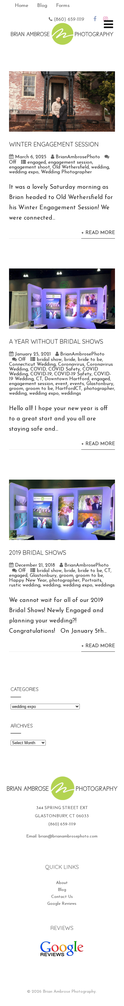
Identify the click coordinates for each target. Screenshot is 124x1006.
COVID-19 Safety (72, 374)
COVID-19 (41, 374)
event (61, 383)
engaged (36, 162)
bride (69, 359)
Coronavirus (71, 364)
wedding (100, 167)
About (62, 883)
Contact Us (62, 897)
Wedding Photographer (66, 172)
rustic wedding (24, 585)
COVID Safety (64, 369)
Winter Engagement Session (54, 144)
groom (16, 388)
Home (21, 5)
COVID (38, 369)
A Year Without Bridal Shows (56, 341)
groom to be (39, 388)
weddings (71, 393)
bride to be (90, 359)
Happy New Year (28, 580)
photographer (99, 388)
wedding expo (24, 172)
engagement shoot (29, 167)
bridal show (49, 359)
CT (39, 379)
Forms (63, 5)
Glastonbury (99, 383)
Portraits (91, 580)
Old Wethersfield (70, 167)
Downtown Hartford (67, 379)
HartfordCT (68, 388)
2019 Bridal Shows (37, 552)
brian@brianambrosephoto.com (68, 836)
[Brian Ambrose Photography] (62, 41)
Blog (42, 5)
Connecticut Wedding (32, 364)
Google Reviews (61, 904)
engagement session (70, 162)
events (77, 383)
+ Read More (98, 232)
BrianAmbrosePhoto (78, 157)
